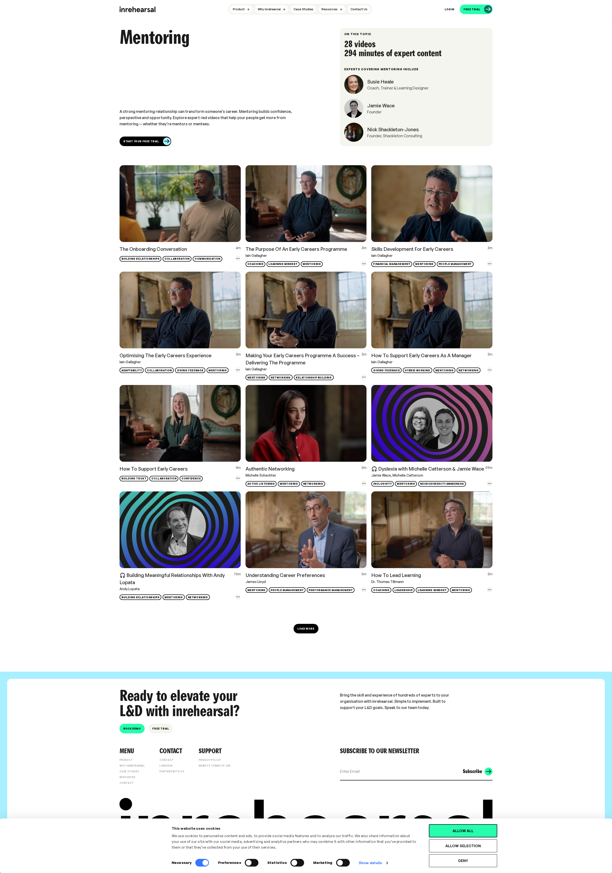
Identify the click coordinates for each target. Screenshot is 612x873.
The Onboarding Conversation (153, 249)
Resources (127, 777)
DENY (463, 860)
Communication (207, 258)
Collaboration (177, 258)
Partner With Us (171, 771)
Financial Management (391, 264)
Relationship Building (314, 377)
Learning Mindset (283, 264)
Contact (127, 782)
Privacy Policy (210, 759)
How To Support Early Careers (154, 469)
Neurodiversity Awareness (442, 483)
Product (126, 759)
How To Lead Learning (396, 575)
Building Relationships (140, 258)
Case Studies (129, 771)
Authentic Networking (270, 469)
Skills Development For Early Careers (412, 249)
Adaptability (131, 370)
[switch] (251, 863)
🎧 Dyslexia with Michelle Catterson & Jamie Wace (427, 469)
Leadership (403, 590)
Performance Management (331, 590)
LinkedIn (165, 765)
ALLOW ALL (463, 831)
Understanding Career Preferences (285, 575)
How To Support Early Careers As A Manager (421, 355)
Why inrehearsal (132, 765)
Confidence (191, 478)
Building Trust (133, 478)
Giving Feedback (190, 370)
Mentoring (312, 264)
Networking (281, 377)
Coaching (255, 264)
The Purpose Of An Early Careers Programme (296, 249)
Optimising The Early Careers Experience (166, 355)
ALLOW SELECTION (463, 846)
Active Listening (261, 483)
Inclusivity (382, 483)
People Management (455, 264)
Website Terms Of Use (215, 765)
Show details (370, 863)
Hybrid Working (417, 370)
